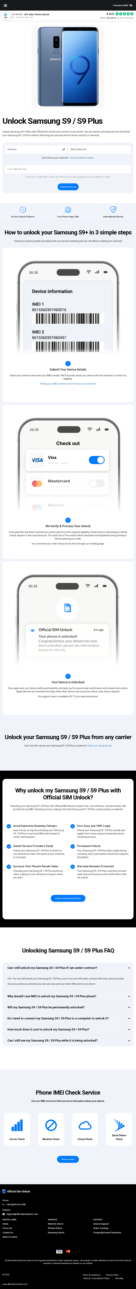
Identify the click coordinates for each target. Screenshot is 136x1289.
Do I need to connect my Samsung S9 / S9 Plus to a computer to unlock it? (58, 1018)
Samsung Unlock (56, 1232)
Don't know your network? (82, 383)
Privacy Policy (112, 1275)
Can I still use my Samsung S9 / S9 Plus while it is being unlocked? (52, 1040)
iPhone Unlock (55, 1228)
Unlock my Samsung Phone (68, 898)
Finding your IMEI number (53, 383)
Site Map (119, 1278)
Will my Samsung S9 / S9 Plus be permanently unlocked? (46, 1007)
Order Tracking (100, 1228)
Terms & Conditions (92, 1275)
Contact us (7, 1232)
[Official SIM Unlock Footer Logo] (16, 1191)
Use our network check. (82, 157)
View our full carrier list (100, 745)
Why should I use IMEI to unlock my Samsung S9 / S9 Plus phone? (51, 996)
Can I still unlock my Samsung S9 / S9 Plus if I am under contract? (52, 968)
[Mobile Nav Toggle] (5, 5)
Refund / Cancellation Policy (97, 1278)
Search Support (101, 1224)
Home (5, 1224)
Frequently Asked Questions (107, 1232)
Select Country (9, 1237)
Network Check (55, 1224)
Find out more (68, 1159)
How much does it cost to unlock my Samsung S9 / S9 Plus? (48, 1029)
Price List (7, 1228)
